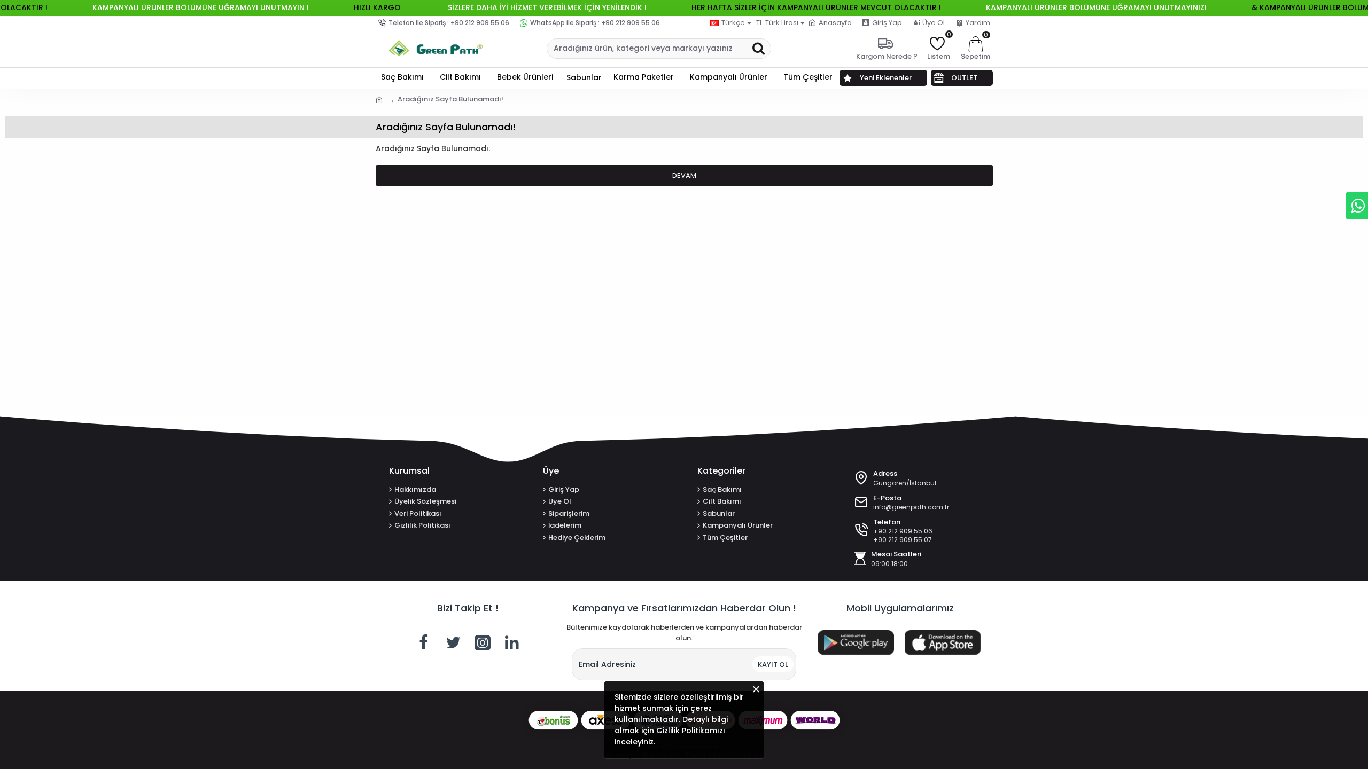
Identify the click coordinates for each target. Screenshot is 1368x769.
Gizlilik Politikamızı (690, 730)
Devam (684, 175)
